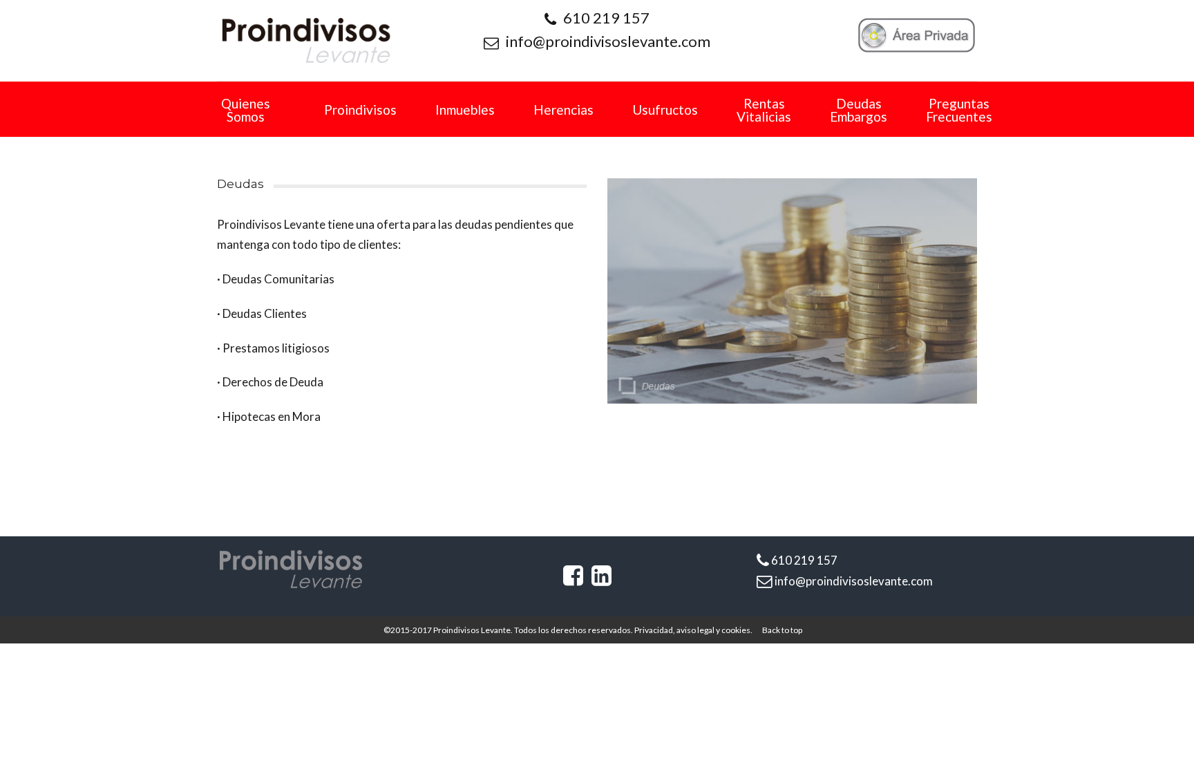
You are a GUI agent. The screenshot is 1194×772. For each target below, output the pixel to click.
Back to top (782, 630)
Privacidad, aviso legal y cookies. (693, 630)
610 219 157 (606, 17)
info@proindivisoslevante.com (608, 41)
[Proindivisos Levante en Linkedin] (601, 579)
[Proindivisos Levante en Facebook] (573, 579)
